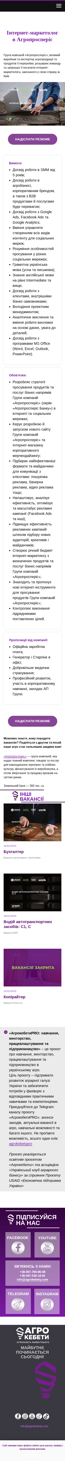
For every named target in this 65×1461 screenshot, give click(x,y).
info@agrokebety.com (32, 1279)
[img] (18, 1248)
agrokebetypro (20, 1144)
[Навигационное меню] (58, 6)
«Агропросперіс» (15, 756)
